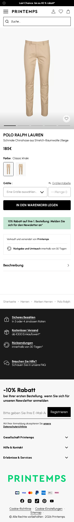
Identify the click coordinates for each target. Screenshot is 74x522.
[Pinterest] (44, 501)
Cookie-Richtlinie (20, 508)
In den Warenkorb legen (37, 205)
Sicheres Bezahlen (23, 317)
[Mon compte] (53, 11)
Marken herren (43, 301)
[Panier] (68, 11)
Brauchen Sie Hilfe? (24, 361)
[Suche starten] (7, 21)
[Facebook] (22, 501)
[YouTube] (51, 501)
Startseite (10, 301)
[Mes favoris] (60, 11)
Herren (25, 301)
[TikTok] (37, 501)
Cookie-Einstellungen (48, 508)
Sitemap (35, 512)
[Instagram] (29, 501)
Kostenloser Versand (25, 330)
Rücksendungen (22, 343)
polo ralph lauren (23, 134)
